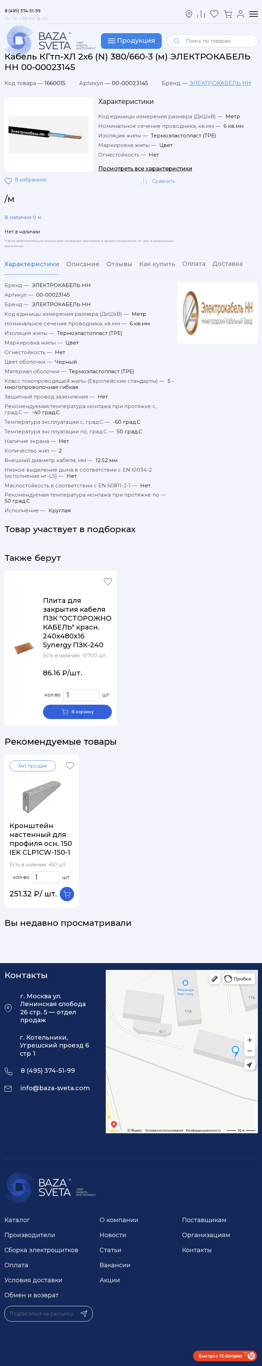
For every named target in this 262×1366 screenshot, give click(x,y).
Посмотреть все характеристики (145, 168)
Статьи (110, 1250)
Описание (83, 264)
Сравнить (163, 181)
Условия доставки (33, 1280)
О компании (119, 1220)
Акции (110, 1280)
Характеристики (31, 264)
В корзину (82, 711)
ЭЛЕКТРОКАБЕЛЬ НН (220, 83)
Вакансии (115, 1265)
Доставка (227, 264)
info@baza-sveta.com (55, 1088)
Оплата (193, 264)
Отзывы (119, 264)
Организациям (206, 1235)
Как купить (157, 264)
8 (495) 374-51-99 (48, 1070)
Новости (113, 1235)
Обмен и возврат (31, 1295)
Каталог (17, 1220)
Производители (29, 1235)
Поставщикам (204, 1220)
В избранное (9, 181)
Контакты (197, 1250)
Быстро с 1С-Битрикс (221, 1356)
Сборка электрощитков (41, 1250)
